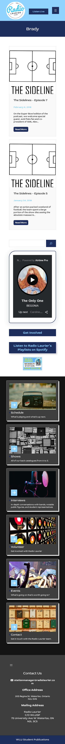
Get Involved (32, 333)
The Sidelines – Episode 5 (30, 193)
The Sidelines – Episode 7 (30, 100)
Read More (21, 129)
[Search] (51, 243)
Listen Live (38, 11)
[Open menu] (55, 10)
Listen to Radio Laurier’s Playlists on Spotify (33, 348)
